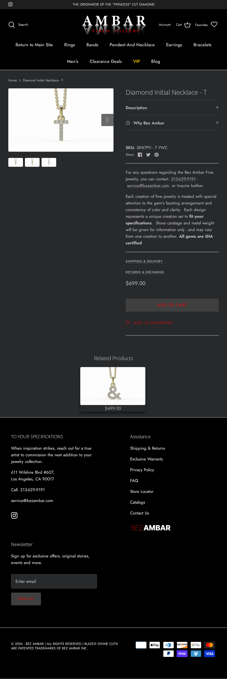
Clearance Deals (106, 61)
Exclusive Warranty (146, 459)
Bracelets (202, 45)
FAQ (134, 481)
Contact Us (139, 513)
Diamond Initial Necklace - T (43, 80)
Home (12, 80)
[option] (61, 120)
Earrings (174, 45)
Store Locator (141, 491)
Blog (155, 61)
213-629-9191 (183, 179)
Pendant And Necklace (132, 45)
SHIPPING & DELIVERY (144, 261)
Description (136, 108)
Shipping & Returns (147, 448)
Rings (69, 45)
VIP (136, 61)
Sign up (26, 598)
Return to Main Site (34, 45)
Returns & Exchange (145, 272)
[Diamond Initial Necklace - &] (112, 386)
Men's (72, 61)
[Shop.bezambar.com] (113, 25)
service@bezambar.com (148, 186)
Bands (92, 45)
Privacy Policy (142, 470)
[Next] (107, 120)
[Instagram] (10, 4)
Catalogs (137, 502)
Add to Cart (172, 305)
